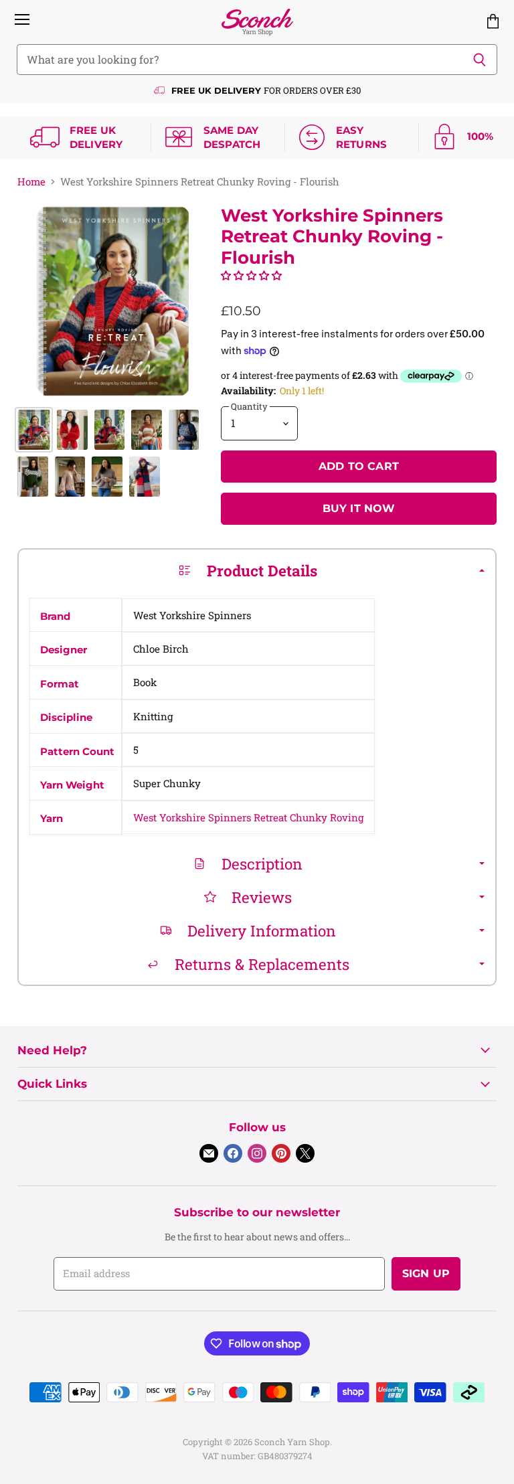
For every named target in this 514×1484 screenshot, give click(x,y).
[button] (251, 275)
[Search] (479, 59)
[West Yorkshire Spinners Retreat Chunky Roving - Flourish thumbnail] (34, 429)
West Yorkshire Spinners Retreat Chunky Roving (248, 817)
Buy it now (359, 508)
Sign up (426, 1273)
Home (31, 181)
